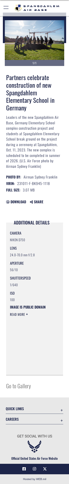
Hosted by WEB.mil (34, 479)
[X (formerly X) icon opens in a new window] (45, 469)
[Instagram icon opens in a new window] (34, 469)
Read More (18, 314)
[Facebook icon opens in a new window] (24, 469)
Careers (12, 419)
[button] (6, 8)
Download (18, 201)
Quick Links (15, 408)
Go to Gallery (18, 386)
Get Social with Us (34, 436)
